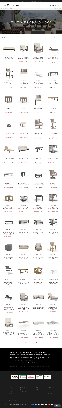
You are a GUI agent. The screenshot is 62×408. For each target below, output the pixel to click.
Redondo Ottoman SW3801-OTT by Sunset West (38, 185)
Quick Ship (29, 6)
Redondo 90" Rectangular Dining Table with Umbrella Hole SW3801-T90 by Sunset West (53, 85)
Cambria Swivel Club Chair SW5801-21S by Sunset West (38, 257)
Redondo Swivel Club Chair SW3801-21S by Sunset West (23, 208)
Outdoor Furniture (27, 4)
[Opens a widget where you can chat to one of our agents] (57, 405)
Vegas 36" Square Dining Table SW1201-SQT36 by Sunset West (38, 208)
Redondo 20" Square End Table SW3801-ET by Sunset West (8, 135)
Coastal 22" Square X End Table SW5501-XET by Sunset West (38, 281)
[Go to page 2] (40, 342)
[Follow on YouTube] (15, 400)
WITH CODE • (31, 1)
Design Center (11, 391)
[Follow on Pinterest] (12, 400)
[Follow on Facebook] (6, 400)
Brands (23, 6)
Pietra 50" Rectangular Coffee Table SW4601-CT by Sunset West (38, 160)
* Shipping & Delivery (51, 391)
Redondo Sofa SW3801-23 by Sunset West (23, 232)
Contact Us (24, 391)
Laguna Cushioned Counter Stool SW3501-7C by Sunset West (53, 135)
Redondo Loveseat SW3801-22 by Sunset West (38, 232)
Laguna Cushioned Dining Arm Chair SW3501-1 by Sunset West (38, 135)
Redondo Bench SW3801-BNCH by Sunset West (9, 185)
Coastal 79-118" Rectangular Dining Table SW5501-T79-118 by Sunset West (23, 281)
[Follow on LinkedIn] (18, 400)
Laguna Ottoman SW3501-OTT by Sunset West (23, 135)
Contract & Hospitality (37, 391)
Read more (49, 367)
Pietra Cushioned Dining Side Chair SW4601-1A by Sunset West (38, 110)
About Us (11, 389)
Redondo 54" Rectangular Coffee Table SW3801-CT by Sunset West (8, 233)
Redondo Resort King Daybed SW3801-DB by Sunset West (53, 160)
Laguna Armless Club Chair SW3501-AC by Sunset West (8, 333)
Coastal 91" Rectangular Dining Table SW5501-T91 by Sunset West (53, 110)
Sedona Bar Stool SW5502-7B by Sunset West (53, 257)
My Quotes (9, 8)
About (39, 6)
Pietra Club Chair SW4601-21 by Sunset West (23, 58)
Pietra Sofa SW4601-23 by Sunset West (9, 58)
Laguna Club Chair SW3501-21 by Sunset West (38, 58)
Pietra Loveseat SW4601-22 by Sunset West (23, 160)
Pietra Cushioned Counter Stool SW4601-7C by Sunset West (9, 84)
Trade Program (37, 389)
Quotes (51, 389)
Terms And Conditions (24, 389)
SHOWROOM (3, 8)
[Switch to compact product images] (6, 37)
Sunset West (9, 55)
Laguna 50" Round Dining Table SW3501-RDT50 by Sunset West (23, 110)
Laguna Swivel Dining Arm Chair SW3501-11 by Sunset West (53, 185)
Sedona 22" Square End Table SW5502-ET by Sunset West (8, 208)
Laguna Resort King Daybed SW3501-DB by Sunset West (53, 208)
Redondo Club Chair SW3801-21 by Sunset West (53, 232)
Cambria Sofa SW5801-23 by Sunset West (23, 257)
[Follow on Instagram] (9, 400)
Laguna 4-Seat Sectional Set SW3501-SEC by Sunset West (38, 307)
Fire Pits (43, 4)
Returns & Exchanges (51, 395)
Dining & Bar (36, 4)
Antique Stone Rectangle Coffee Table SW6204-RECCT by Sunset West (38, 334)
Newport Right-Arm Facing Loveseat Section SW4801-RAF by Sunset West (53, 334)
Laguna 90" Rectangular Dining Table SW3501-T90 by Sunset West (23, 334)
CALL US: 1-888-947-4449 (55, 8)
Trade (35, 6)
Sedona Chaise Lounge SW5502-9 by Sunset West (9, 160)
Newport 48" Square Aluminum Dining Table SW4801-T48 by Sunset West (53, 281)
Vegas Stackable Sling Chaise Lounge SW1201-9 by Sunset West (53, 59)
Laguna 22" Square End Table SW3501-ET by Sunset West (8, 110)
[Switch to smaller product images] (4, 37)
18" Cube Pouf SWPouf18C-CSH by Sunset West (9, 257)
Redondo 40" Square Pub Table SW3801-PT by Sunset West (23, 185)
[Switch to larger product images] (2, 37)
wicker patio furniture (29, 354)
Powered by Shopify (23, 404)
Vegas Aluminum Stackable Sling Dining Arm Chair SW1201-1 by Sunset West (9, 282)
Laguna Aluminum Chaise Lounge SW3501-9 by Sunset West (53, 308)
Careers (11, 395)
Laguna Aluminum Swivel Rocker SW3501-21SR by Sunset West (23, 308)
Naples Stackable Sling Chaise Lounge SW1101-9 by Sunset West (38, 84)
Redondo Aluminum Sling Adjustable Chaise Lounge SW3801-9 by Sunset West (9, 308)
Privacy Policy (50, 393)
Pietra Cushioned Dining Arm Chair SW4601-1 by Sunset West (24, 84)
